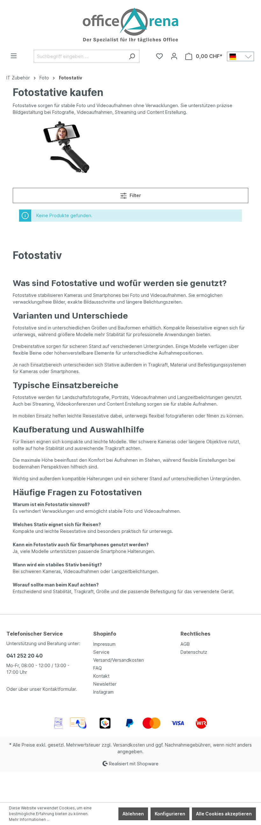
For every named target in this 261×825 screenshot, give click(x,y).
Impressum (104, 644)
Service (101, 652)
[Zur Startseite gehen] (130, 25)
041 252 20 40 (24, 655)
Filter (135, 195)
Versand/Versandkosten (118, 660)
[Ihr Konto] (174, 56)
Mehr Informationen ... (29, 819)
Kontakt (101, 676)
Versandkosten (129, 745)
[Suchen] (131, 56)
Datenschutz (193, 652)
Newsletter (104, 684)
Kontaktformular (59, 689)
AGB (185, 644)
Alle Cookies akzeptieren (224, 813)
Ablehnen (133, 813)
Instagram (103, 692)
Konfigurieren (170, 813)
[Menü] (13, 56)
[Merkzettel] (159, 56)
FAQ (97, 668)
